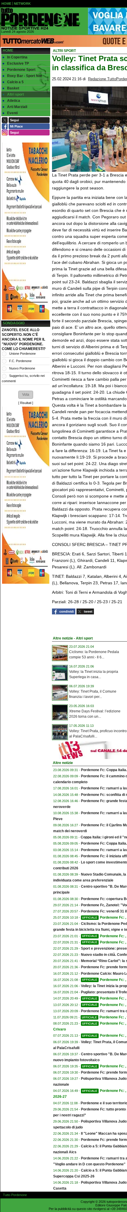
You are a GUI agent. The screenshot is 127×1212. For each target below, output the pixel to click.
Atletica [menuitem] (13, 101)
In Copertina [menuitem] (17, 57)
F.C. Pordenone (20, 361)
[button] (25, 394)
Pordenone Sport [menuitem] (21, 70)
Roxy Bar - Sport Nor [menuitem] (24, 76)
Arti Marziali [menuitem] (17, 107)
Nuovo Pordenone (22, 368)
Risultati (25, 403)
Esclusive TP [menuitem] (18, 63)
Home (8, 50)
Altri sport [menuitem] (15, 94)
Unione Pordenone (22, 353)
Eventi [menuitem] (12, 113)
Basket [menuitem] (13, 88)
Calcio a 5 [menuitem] (15, 82)
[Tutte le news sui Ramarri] (40, 19)
